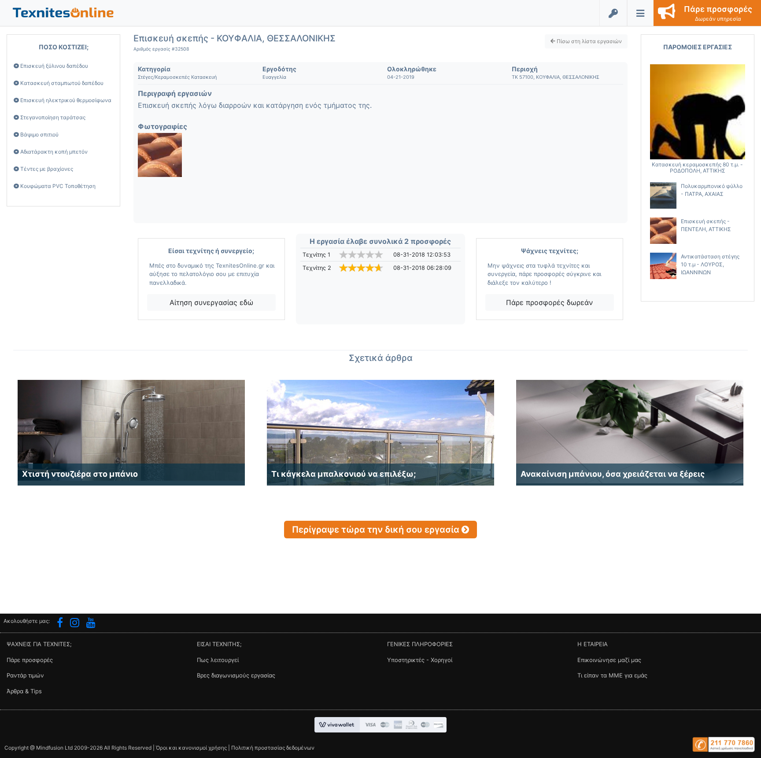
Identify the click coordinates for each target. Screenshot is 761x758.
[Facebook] (60, 623)
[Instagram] (74, 623)
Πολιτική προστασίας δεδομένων (272, 747)
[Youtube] (91, 623)
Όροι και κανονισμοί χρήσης (191, 747)
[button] (63, 11)
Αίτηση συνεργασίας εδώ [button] (211, 302)
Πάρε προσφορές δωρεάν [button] (549, 302)
